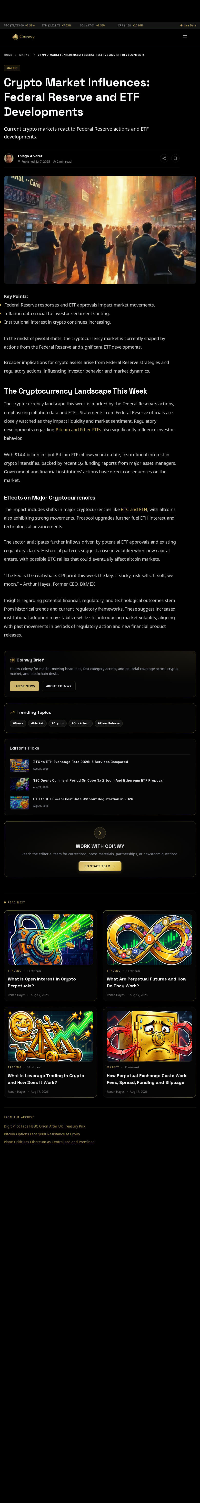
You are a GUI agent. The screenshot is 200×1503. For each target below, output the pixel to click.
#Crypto (57, 723)
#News (18, 723)
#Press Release (109, 723)
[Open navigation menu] (185, 37)
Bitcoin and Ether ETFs (78, 429)
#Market (37, 723)
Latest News (24, 686)
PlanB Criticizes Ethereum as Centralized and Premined (49, 1141)
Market (25, 55)
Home (8, 55)
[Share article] (164, 158)
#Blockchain (81, 723)
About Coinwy (58, 686)
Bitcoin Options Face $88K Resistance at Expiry (42, 1134)
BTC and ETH (134, 509)
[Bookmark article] (175, 158)
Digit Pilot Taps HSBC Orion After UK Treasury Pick (44, 1126)
